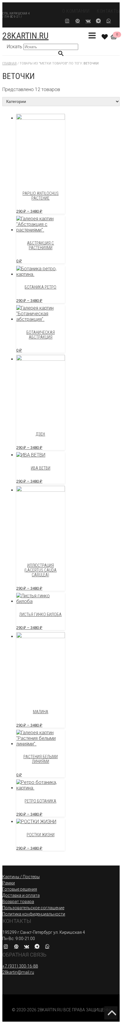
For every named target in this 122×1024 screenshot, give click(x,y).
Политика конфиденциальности (33, 914)
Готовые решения (19, 889)
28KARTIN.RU (25, 35)
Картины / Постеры (21, 876)
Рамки (8, 883)
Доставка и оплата (21, 895)
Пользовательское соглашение (33, 907)
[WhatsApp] (109, 21)
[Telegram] (98, 21)
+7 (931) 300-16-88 (20, 966)
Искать (14, 46)
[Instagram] (67, 21)
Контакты (108, 11)
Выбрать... (61, 1022)
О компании (75, 11)
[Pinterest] (78, 21)
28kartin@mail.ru (18, 972)
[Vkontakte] (88, 21)
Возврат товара (18, 901)
